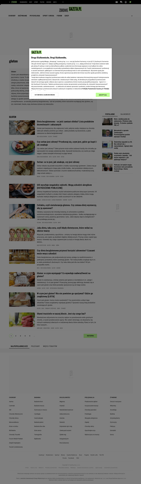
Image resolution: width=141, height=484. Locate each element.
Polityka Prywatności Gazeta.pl (92, 89)
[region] (70, 73)
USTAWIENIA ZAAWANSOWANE (45, 95)
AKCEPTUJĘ (103, 95)
